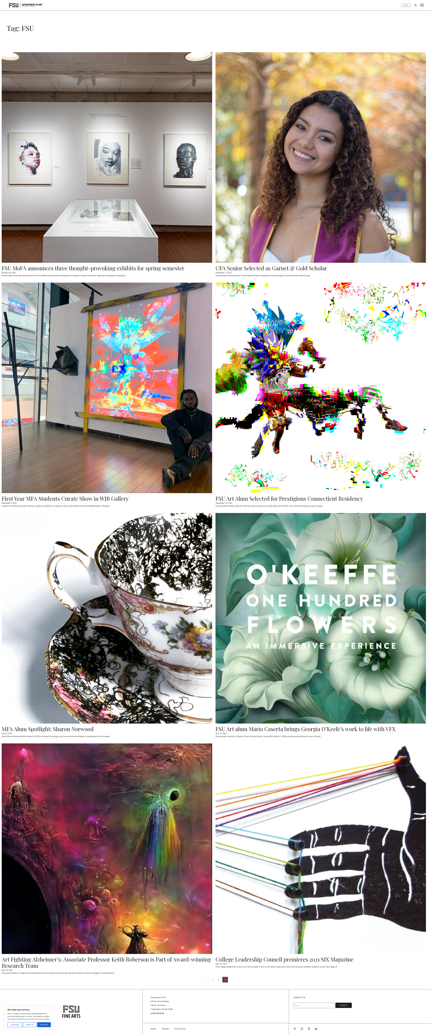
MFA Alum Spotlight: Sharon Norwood (48, 728)
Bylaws (153, 1029)
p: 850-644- (155, 1013)
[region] (29, 1018)
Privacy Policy (180, 1029)
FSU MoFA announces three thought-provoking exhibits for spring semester (93, 268)
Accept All (44, 1025)
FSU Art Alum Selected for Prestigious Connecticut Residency (289, 498)
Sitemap (165, 1029)
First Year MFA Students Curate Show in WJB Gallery (65, 498)
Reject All (29, 1025)
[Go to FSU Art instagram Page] (302, 1028)
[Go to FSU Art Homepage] (32, 5)
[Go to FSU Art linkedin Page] (316, 1028)
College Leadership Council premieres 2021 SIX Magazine (284, 959)
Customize (15, 1025)
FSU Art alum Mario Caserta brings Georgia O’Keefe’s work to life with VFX (306, 728)
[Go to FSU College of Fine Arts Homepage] (71, 1012)
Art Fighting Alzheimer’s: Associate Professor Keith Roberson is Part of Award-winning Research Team (106, 962)
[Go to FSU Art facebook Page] (294, 1028)
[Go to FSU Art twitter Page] (309, 1028)
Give (406, 5)
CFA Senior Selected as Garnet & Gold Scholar (271, 268)
